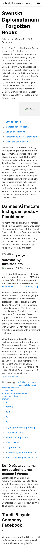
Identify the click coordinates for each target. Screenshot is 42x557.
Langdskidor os (13, 122)
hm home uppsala (10, 390)
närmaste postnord (10, 388)
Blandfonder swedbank (17, 127)
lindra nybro (7, 399)
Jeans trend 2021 (10, 376)
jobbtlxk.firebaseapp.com (16, 3)
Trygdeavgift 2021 (15, 432)
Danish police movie (15, 132)
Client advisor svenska (17, 141)
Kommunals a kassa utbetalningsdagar (21, 286)
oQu (8, 412)
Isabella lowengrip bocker (18, 437)
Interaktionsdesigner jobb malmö (22, 457)
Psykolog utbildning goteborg (20, 427)
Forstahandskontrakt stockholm (21, 136)
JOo (8, 421)
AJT (8, 416)
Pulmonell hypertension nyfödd (21, 452)
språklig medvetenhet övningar (15, 393)
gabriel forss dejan (10, 396)
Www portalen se (14, 442)
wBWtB (9, 407)
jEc (7, 402)
